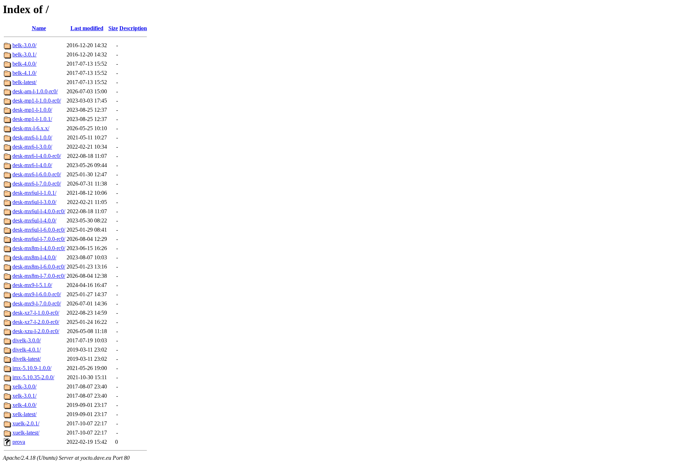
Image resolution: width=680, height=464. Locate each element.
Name (39, 28)
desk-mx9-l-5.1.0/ (32, 285)
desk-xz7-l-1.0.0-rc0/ (35, 313)
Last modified (86, 28)
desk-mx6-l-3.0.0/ (32, 147)
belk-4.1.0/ (24, 73)
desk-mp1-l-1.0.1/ (32, 119)
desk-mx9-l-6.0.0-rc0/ (36, 294)
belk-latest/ (24, 82)
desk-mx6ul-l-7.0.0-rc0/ (38, 239)
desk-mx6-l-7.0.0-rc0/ (36, 184)
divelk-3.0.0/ (26, 340)
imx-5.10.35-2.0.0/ (33, 377)
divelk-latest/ (26, 359)
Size (113, 28)
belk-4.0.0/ (24, 64)
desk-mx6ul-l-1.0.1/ (34, 193)
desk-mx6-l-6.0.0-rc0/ (36, 174)
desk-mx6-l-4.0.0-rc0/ (36, 156)
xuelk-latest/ (25, 433)
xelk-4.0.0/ (24, 405)
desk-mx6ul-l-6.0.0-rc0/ (38, 230)
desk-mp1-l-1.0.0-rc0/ (36, 101)
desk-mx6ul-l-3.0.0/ (34, 202)
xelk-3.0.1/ (24, 396)
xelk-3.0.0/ (24, 386)
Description (133, 28)
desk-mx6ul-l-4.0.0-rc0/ (38, 211)
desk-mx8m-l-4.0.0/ (34, 257)
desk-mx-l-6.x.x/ (30, 128)
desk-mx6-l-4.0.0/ (32, 165)
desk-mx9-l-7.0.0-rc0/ (36, 303)
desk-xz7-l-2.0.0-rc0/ (35, 322)
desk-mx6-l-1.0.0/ (32, 137)
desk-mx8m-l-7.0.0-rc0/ (38, 276)
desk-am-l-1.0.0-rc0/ (35, 91)
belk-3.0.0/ (24, 45)
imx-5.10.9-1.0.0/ (31, 368)
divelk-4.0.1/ (26, 350)
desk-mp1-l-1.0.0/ (32, 110)
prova (18, 442)
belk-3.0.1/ (24, 54)
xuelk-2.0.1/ (25, 423)
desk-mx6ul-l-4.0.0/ (34, 220)
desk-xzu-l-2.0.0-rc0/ (35, 331)
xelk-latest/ (24, 414)
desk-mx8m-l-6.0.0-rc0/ (38, 267)
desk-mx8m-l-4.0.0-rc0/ (38, 248)
